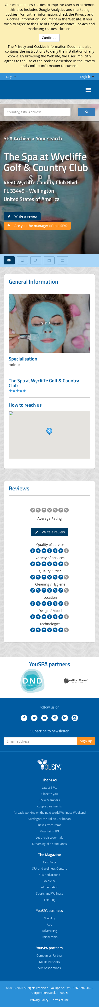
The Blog (50, 900)
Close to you (49, 794)
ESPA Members (49, 800)
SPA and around (49, 875)
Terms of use (60, 1000)
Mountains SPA (50, 831)
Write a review (24, 216)
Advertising (49, 931)
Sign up (86, 741)
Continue (49, 37)
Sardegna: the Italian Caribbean (49, 819)
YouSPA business (49, 910)
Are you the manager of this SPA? (40, 225)
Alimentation (49, 887)
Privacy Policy (39, 1000)
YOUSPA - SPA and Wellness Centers (16, 88)
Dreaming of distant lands (49, 844)
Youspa (49, 764)
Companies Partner (49, 955)
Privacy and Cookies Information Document (50, 16)
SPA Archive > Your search (33, 138)
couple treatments (49, 806)
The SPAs (49, 780)
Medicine (49, 881)
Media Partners (49, 962)
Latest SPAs (49, 787)
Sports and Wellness (49, 893)
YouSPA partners (49, 948)
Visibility (49, 918)
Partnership (49, 937)
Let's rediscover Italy (49, 837)
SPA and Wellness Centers (49, 868)
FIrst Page (49, 862)
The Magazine (49, 854)
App (49, 924)
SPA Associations (49, 968)
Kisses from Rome (49, 825)
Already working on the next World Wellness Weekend (50, 812)
